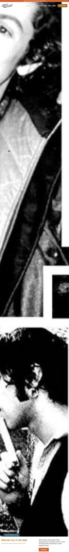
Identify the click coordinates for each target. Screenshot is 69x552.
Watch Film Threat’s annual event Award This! (34, 1)
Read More (43, 549)
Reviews (28, 5)
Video (49, 5)
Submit (54, 5)
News (45, 5)
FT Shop (62, 6)
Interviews (34, 5)
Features (40, 5)
